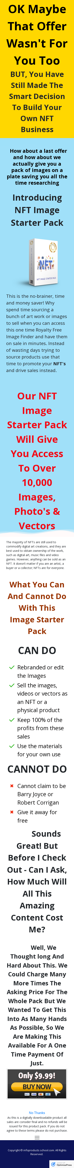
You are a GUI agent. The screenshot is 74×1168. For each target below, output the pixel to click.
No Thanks (37, 1113)
